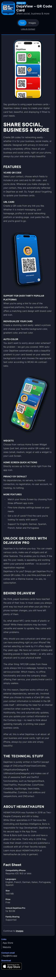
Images (32, 22)
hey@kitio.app (10, 955)
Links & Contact (28, 29)
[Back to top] (49, 970)
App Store (8, 942)
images (19, 930)
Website (7, 947)
